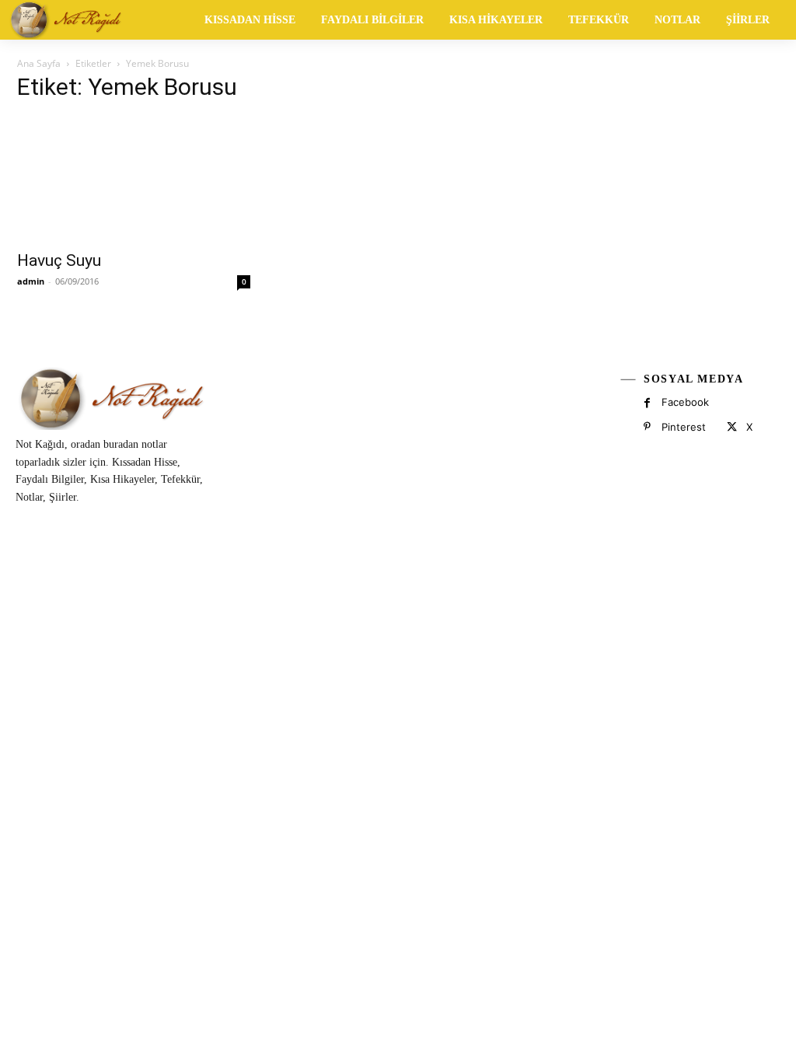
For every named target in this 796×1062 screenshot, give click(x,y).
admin (30, 281)
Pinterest (684, 427)
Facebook (685, 402)
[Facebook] (647, 403)
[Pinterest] (647, 427)
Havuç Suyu (59, 260)
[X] (731, 427)
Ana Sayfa (39, 63)
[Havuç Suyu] (133, 179)
